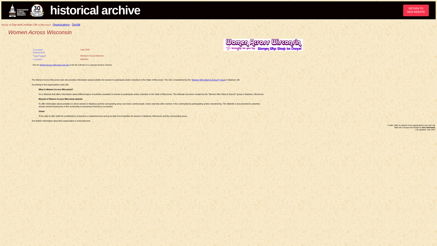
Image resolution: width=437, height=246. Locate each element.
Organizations (61, 24)
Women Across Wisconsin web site (54, 65)
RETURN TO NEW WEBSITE (416, 10)
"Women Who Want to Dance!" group (208, 80)
